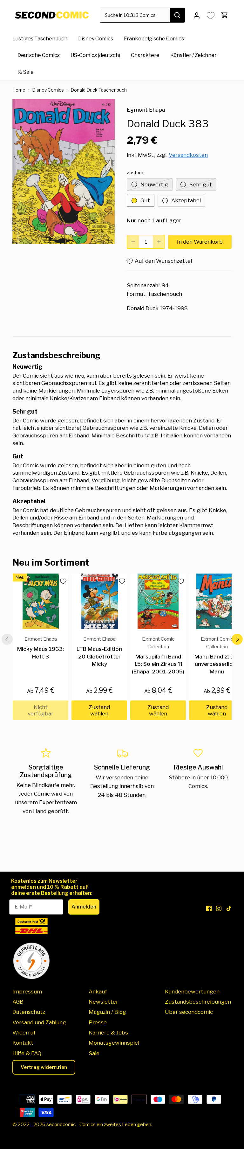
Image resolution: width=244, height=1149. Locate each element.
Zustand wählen (99, 710)
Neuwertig (154, 184)
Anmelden (83, 907)
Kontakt (22, 1043)
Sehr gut (200, 184)
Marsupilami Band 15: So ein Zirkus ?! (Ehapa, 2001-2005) (158, 655)
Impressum (27, 991)
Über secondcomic (189, 1012)
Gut (145, 200)
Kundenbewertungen (192, 991)
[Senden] (177, 15)
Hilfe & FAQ (26, 1053)
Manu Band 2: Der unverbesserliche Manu (217, 655)
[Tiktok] (229, 908)
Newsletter (103, 1002)
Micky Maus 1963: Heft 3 (40, 648)
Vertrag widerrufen (44, 1067)
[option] (63, 171)
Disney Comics (48, 90)
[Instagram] (218, 908)
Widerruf (24, 1032)
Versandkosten (188, 155)
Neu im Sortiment (50, 562)
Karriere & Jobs (108, 1032)
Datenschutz (28, 1012)
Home (18, 90)
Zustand (136, 173)
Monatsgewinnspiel (114, 1043)
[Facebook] (209, 908)
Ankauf (98, 991)
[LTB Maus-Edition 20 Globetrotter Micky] (99, 601)
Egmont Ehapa (146, 110)
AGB (18, 1002)
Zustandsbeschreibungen (198, 1002)
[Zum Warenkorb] (224, 15)
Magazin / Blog (107, 1012)
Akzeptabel (186, 200)
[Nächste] (237, 639)
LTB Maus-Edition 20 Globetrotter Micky (99, 651)
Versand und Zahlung (39, 1022)
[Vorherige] (7, 639)
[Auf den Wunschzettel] (60, 581)
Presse (98, 1022)
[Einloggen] (197, 15)
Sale (94, 1053)
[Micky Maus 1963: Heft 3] (40, 601)
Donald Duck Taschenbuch (99, 90)
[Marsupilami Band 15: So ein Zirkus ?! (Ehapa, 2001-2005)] (158, 601)
